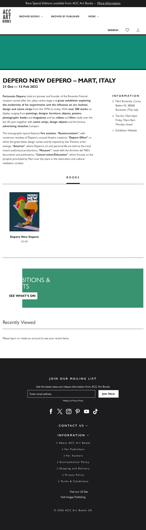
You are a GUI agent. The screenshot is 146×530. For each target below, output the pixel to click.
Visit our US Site (79, 491)
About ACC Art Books (74, 442)
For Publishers (75, 449)
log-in (13, 338)
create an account (30, 338)
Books (73, 177)
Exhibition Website (126, 130)
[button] (127, 30)
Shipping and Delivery (74, 468)
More (92, 16)
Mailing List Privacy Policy (73, 400)
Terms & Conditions (74, 481)
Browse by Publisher (65, 16)
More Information (109, 3)
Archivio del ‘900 (78, 150)
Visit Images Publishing (73, 497)
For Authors (74, 455)
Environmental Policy (74, 462)
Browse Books (29, 16)
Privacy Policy (74, 474)
